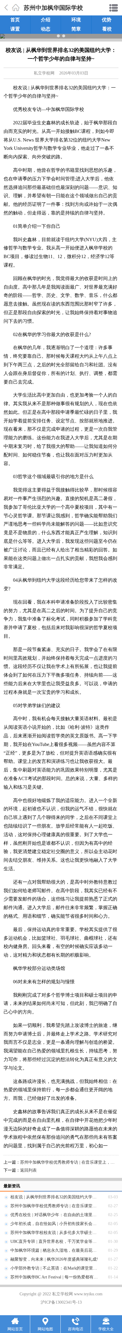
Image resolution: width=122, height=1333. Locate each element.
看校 (107, 28)
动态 (45, 28)
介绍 (45, 19)
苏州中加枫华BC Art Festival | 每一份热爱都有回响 (56, 1277)
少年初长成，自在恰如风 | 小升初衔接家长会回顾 (55, 1223)
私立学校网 (44, 73)
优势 (106, 19)
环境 (76, 19)
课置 (15, 28)
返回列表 (28, 1170)
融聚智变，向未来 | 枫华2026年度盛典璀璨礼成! (54, 1259)
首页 (15, 19)
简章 (76, 28)
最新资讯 (12, 1186)
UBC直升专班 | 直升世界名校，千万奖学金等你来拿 (57, 1241)
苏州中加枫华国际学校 (53, 7)
